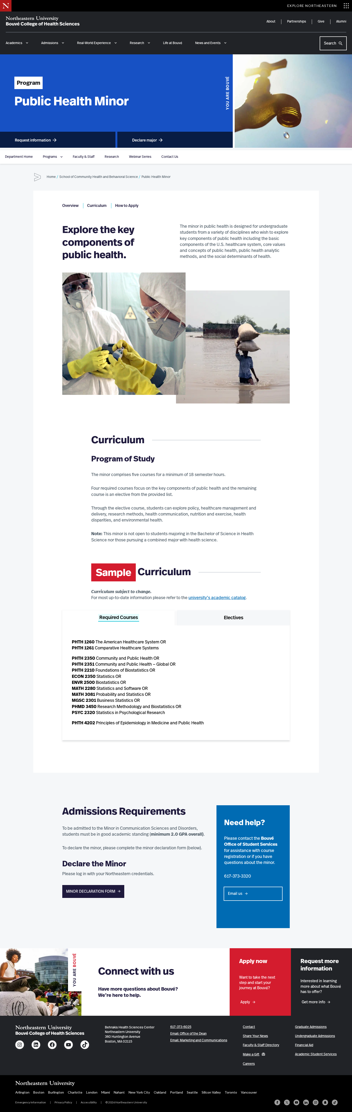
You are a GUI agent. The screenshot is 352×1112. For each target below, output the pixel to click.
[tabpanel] (176, 682)
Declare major (144, 140)
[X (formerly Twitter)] (287, 1102)
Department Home (19, 157)
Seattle (192, 1092)
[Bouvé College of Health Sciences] (42, 21)
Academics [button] (14, 43)
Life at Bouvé (172, 43)
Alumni (341, 21)
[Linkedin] (306, 1102)
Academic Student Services (316, 1054)
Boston (38, 1092)
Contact (249, 1027)
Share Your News (255, 1036)
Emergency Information (30, 1102)
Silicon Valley (211, 1092)
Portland (176, 1092)
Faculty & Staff (84, 157)
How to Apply (126, 206)
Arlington (22, 1092)
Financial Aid (304, 1045)
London (91, 1092)
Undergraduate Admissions (315, 1036)
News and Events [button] (208, 43)
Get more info (313, 1002)
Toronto (231, 1092)
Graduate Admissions (311, 1027)
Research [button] (137, 43)
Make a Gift (251, 1054)
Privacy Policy (63, 1102)
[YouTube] (296, 1102)
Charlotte (75, 1092)
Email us (235, 894)
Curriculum (97, 206)
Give (321, 21)
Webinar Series (140, 157)
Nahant (119, 1092)
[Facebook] (277, 1102)
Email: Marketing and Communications (198, 1040)
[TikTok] (335, 1102)
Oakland (160, 1092)
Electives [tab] (233, 617)
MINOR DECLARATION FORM (90, 891)
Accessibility (89, 1102)
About (271, 21)
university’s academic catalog (217, 598)
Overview (70, 206)
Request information (33, 140)
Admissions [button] (49, 43)
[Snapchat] (325, 1102)
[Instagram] (315, 1102)
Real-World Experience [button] (94, 43)
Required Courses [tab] (118, 617)
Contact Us (169, 157)
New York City (139, 1092)
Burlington (56, 1092)
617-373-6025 (180, 1027)
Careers (249, 1064)
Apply (245, 1002)
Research (112, 157)
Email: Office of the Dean (188, 1033)
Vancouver (249, 1092)
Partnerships (296, 21)
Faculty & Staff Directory (261, 1045)
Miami (105, 1092)
